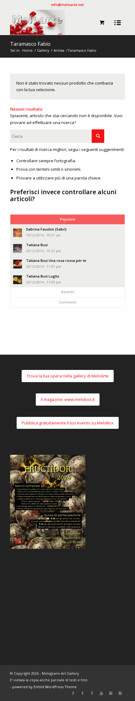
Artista (59, 50)
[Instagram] (111, 693)
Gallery (43, 50)
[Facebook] (73, 693)
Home (27, 50)
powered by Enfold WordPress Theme (44, 686)
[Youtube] (101, 693)
